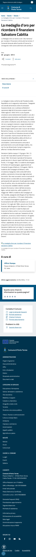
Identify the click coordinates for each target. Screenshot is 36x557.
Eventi (5, 460)
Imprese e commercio (10, 424)
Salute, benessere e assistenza (13, 391)
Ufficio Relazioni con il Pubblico (13, 482)
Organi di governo (8, 361)
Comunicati (6, 448)
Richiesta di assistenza (10, 508)
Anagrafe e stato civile (10, 404)
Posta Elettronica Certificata (12, 491)
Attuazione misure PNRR (11, 525)
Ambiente (6, 421)
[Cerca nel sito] (31, 8)
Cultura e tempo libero (10, 418)
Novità (9, 15)
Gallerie (5, 463)
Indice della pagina (8, 79)
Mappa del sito (7, 550)
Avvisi (5, 445)
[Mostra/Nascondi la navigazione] (2, 8)
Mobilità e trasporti (9, 398)
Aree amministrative (9, 364)
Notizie (16, 15)
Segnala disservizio (9, 505)
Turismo (5, 407)
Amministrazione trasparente (12, 522)
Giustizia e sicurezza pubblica (12, 410)
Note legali (6, 519)
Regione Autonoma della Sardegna (12, 2)
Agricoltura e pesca (9, 433)
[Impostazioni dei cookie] (3, 553)
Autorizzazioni (7, 427)
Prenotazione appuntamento (12, 502)
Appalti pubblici (8, 430)
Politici (5, 373)
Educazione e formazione (11, 388)
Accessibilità (26, 550)
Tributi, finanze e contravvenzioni (13, 415)
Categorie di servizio (11, 385)
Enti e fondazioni (8, 370)
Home (3, 15)
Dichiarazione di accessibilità (12, 516)
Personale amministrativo (11, 376)
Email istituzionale (9, 488)
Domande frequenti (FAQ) (11, 499)
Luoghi (5, 457)
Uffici (4, 367)
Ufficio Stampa (9, 263)
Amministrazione (9, 357)
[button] (3, 546)
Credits (17, 550)
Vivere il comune (9, 453)
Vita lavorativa (7, 395)
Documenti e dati (8, 379)
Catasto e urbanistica (10, 401)
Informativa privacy (9, 513)
